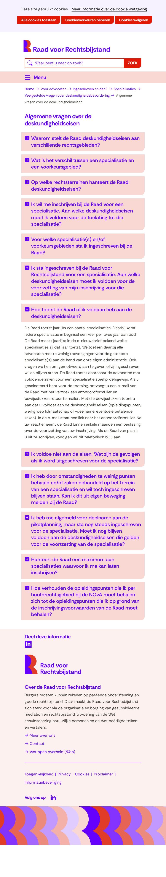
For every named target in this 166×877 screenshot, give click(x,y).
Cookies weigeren (133, 20)
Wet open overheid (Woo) (52, 751)
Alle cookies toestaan (38, 20)
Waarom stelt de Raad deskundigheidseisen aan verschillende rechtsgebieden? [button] (85, 141)
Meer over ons (42, 735)
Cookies (82, 774)
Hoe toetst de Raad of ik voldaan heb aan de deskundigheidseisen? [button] (81, 312)
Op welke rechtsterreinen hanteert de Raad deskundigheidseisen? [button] (79, 185)
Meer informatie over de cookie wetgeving (109, 9)
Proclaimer (103, 774)
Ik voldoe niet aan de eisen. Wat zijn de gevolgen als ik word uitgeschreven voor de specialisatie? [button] (85, 457)
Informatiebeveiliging (43, 782)
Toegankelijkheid (39, 774)
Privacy (64, 774)
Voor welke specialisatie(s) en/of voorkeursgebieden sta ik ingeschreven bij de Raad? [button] (81, 246)
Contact (37, 743)
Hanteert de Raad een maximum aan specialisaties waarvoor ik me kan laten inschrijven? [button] (75, 566)
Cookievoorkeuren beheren (87, 20)
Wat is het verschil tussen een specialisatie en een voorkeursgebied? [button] (82, 163)
